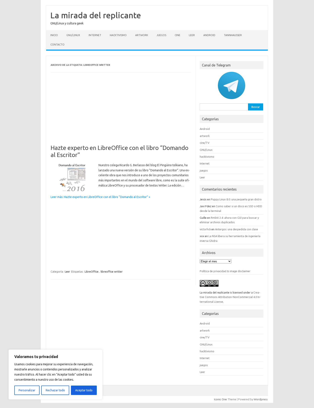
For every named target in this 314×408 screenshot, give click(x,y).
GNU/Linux (73, 35)
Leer (192, 35)
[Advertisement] (121, 112)
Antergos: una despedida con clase (236, 229)
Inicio (54, 35)
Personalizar (27, 390)
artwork (141, 35)
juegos (161, 35)
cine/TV (204, 142)
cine (177, 35)
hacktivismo (118, 35)
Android (209, 35)
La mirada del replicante (95, 15)
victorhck (205, 229)
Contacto (57, 44)
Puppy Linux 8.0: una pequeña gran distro (236, 199)
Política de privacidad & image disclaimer (225, 271)
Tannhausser (233, 35)
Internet (95, 35)
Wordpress (261, 399)
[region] (56, 374)
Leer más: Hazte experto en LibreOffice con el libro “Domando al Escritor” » (100, 197)
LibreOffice (91, 271)
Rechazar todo (55, 390)
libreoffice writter (112, 271)
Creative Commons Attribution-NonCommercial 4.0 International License (230, 297)
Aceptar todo (83, 390)
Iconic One (220, 399)
